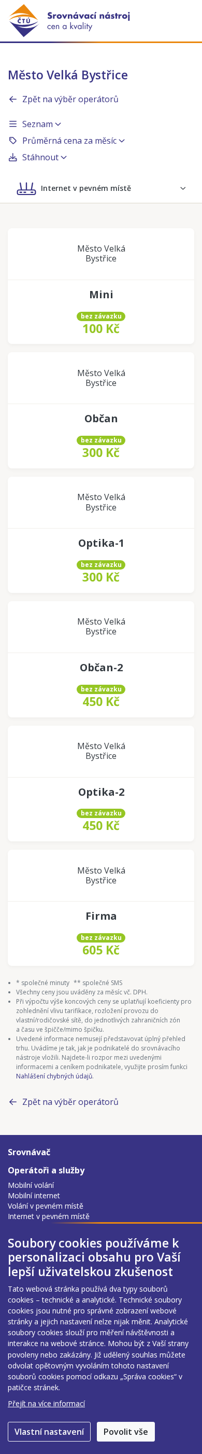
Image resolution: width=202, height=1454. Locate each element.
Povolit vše (126, 1431)
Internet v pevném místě (49, 1216)
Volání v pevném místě (45, 1206)
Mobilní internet (34, 1195)
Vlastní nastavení (49, 1431)
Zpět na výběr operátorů (70, 99)
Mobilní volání (31, 1185)
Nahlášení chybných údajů (54, 1076)
